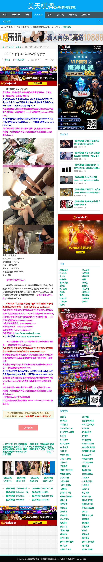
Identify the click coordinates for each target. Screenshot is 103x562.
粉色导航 (85, 534)
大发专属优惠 (87, 473)
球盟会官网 (64, 530)
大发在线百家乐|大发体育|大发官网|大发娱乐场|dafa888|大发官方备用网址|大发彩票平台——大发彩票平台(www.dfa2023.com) (28, 112)
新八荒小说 (64, 519)
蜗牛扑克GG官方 (67, 541)
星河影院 (85, 519)
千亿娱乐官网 (87, 462)
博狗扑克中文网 (66, 470)
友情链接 (44, 559)
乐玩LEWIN (86, 455)
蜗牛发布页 (64, 538)
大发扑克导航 (65, 485)
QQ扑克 (63, 451)
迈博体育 (86, 14)
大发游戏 (73, 14)
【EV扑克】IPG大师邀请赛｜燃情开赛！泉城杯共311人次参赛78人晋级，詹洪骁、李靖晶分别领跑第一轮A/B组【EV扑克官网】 (15, 449)
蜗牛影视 (85, 538)
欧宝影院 (85, 523)
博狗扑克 (85, 466)
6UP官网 (85, 417)
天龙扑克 (7, 21)
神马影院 (63, 534)
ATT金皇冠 (64, 270)
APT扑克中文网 (66, 428)
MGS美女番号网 (88, 447)
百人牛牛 (85, 289)
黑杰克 (85, 301)
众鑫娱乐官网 (87, 458)
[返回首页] (3, 47)
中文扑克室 (64, 455)
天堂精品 (63, 489)
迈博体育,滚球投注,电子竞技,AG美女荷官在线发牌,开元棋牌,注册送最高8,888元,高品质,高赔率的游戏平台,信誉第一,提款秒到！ (28, 358)
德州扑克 (85, 276)
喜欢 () (29, 427)
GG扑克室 (64, 447)
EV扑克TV (64, 439)
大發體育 (85, 485)
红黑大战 (85, 292)
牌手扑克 (63, 526)
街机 (49, 14)
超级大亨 (63, 298)
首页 (5, 14)
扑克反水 (63, 511)
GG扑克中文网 (88, 443)
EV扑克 (60, 14)
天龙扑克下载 (65, 492)
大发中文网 (64, 477)
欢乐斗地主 (64, 282)
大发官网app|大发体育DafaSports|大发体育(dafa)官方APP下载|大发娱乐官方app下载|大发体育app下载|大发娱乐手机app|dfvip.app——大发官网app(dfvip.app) (28, 102)
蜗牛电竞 (85, 545)
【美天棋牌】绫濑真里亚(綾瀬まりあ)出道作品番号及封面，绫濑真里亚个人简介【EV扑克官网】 (41, 448)
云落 (84, 559)
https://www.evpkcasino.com (27, 333)
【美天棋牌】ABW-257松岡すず (24, 54)
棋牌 (27, 14)
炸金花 (85, 285)
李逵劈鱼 (63, 279)
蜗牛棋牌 (63, 545)
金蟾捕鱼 (85, 298)
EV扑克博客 (86, 439)
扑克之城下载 (87, 504)
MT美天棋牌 (19, 59)
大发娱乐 (85, 477)
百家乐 (62, 292)
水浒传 (62, 285)
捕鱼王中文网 (87, 515)
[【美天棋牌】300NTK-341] (48, 467)
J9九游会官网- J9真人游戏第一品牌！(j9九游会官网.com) (26, 128)
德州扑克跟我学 (66, 496)
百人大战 (38, 14)
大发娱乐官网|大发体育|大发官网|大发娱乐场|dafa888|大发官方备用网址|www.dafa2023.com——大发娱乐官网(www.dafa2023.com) (28, 122)
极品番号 (63, 523)
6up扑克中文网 (88, 420)
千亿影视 (63, 466)
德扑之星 (63, 500)
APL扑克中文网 (88, 424)
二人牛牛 (63, 273)
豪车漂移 (85, 295)
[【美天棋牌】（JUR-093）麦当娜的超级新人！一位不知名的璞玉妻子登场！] (8, 467)
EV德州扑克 (86, 432)
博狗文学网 (86, 470)
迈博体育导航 (87, 549)
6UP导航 (63, 420)
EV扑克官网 (65, 443)
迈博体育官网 (65, 549)
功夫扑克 (63, 462)
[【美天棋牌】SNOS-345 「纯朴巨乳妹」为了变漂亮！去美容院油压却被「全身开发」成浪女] (35, 467)
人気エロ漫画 (65, 458)
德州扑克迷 (86, 496)
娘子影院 (85, 492)
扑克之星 (63, 507)
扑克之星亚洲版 (88, 507)
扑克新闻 (63, 515)
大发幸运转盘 (87, 481)
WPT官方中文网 (88, 451)
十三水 (62, 276)
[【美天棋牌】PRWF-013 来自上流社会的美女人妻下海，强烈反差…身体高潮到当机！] (21, 467)
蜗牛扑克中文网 (88, 541)
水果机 (85, 282)
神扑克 (84, 530)
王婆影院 (85, 526)
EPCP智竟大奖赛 (67, 432)
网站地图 (52, 559)
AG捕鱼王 (64, 424)
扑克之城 (63, 504)
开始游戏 (67, 27)
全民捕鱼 (16, 14)
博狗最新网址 (65, 473)
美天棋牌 (35, 559)
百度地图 (69, 559)
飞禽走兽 (63, 301)
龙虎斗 (18, 47)
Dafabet (85, 428)
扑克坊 (84, 511)
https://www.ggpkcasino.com (28, 336)
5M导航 (63, 417)
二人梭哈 (85, 270)
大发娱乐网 (64, 481)
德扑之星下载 (87, 500)
